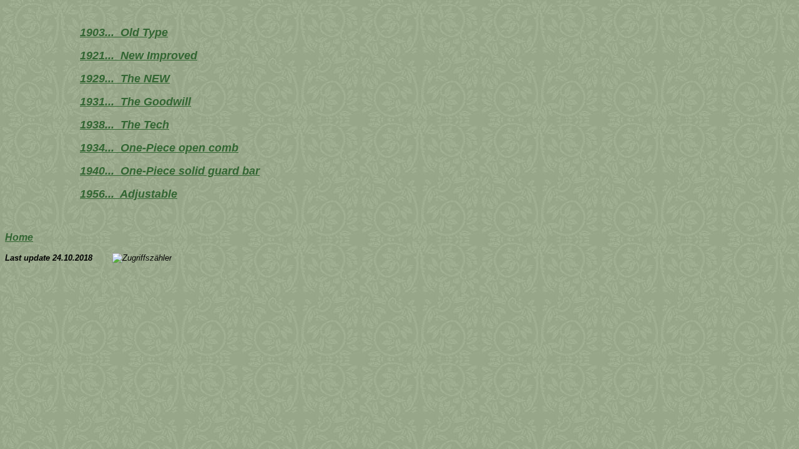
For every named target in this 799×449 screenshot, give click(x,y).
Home (19, 237)
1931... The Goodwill (135, 101)
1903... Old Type (124, 32)
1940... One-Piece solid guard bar (170, 171)
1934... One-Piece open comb (159, 148)
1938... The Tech (124, 124)
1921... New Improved (138, 55)
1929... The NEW (125, 78)
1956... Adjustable (128, 194)
